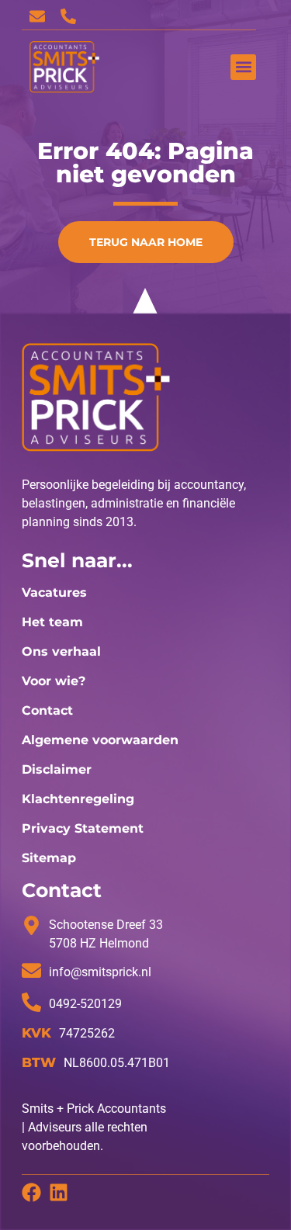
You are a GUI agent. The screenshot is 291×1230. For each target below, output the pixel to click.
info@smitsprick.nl (100, 972)
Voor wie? (53, 681)
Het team (52, 622)
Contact (47, 710)
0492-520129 (85, 1003)
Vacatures (54, 592)
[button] (243, 67)
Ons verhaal (61, 651)
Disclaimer (57, 769)
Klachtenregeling (78, 799)
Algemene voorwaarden (100, 740)
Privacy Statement (83, 828)
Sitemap (49, 858)
